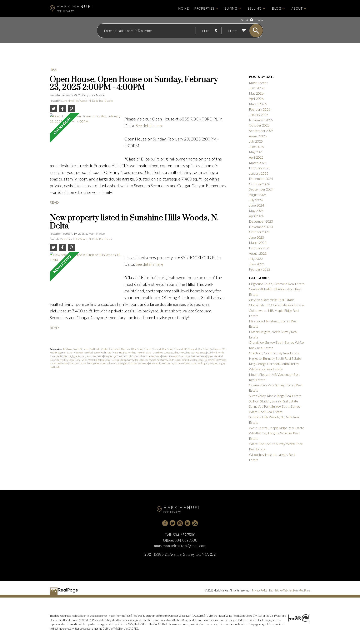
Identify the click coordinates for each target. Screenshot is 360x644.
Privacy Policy (259, 590)
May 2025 (256, 152)
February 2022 (259, 269)
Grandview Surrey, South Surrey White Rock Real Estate (179, 352)
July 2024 (256, 200)
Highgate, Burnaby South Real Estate (86, 356)
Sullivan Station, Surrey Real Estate (128, 359)
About (296, 8)
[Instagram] (180, 523)
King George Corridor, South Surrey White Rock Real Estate (132, 356)
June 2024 (256, 205)
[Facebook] (165, 523)
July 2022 (256, 259)
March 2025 (257, 163)
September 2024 (261, 189)
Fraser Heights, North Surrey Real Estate (132, 352)
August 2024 (258, 195)
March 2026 (257, 104)
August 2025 (258, 136)
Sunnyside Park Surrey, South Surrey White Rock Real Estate (175, 359)
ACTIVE (244, 19)
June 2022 (256, 264)
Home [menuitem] (183, 8)
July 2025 (256, 141)
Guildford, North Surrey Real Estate (274, 353)
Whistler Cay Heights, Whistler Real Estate (127, 363)
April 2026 (256, 98)
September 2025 (261, 131)
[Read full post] (85, 135)
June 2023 (256, 237)
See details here (149, 125)
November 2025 (261, 120)
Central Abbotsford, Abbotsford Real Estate (122, 349)
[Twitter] (172, 523)
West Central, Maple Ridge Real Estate (87, 363)
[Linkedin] (187, 523)
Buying (230, 8)
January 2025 (258, 173)
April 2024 (256, 216)
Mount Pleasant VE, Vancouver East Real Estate (184, 356)
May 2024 (256, 211)
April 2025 (256, 157)
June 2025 (256, 147)
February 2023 (259, 248)
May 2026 (256, 93)
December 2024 (261, 178)
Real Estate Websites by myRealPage (289, 590)
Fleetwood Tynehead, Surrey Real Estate (92, 352)
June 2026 (256, 88)
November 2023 (261, 227)
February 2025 (259, 168)
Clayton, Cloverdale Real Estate (158, 349)
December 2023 (261, 221)
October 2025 (259, 125)
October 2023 (259, 232)
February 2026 (259, 109)
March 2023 (257, 242)
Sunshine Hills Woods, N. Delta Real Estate (87, 100)
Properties (204, 8)
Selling (254, 8)
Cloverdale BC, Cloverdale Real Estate (191, 349)
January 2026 (258, 115)
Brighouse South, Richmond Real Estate (81, 349)
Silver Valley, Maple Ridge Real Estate (93, 359)
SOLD (260, 19)
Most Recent (258, 83)
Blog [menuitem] (276, 8)
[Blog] (195, 523)
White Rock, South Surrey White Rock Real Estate (173, 363)
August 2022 (258, 253)
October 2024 (259, 184)
